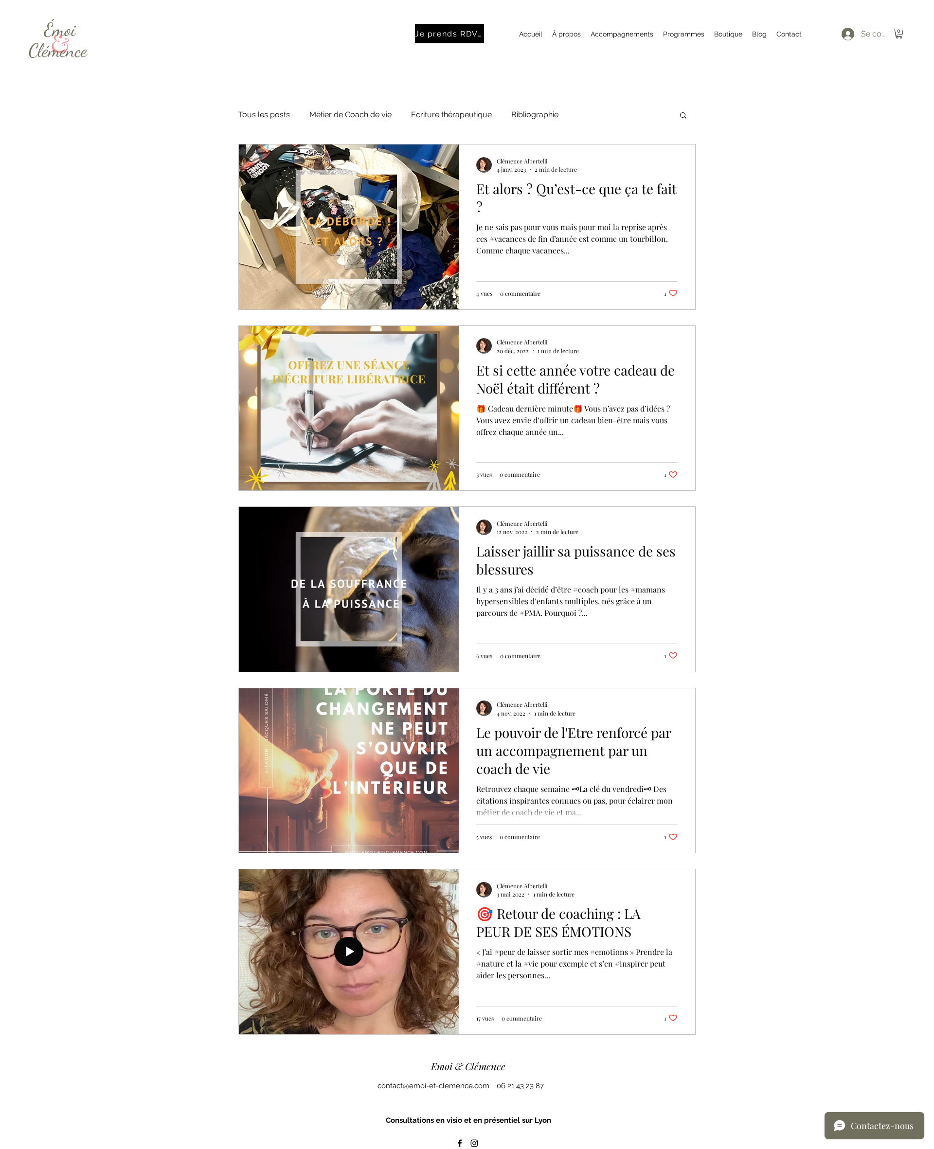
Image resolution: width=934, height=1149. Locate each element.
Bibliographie (534, 114)
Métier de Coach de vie (350, 114)
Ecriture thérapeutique (451, 114)
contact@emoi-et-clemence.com (433, 1085)
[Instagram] (474, 1143)
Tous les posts (264, 114)
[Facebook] (460, 1143)
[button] (899, 33)
